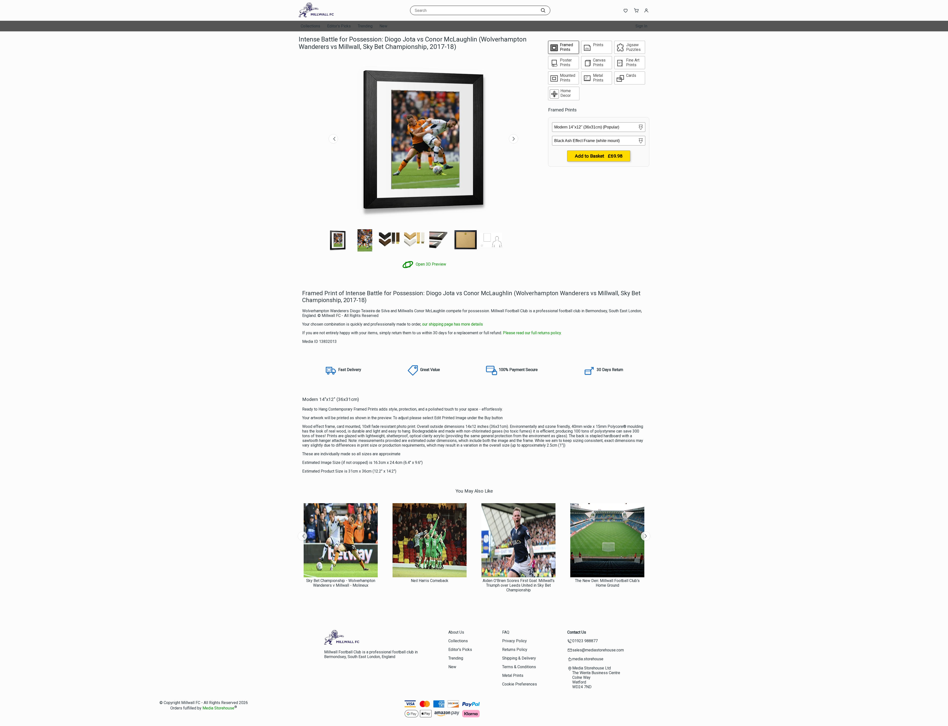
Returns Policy (514, 649)
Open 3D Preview (430, 264)
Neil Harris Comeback (429, 580)
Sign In (641, 26)
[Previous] (333, 139)
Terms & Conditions (519, 666)
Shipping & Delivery (519, 658)
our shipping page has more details (452, 324)
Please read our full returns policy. (532, 333)
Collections (310, 26)
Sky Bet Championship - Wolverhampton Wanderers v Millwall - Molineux (340, 583)
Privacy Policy (514, 641)
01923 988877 (585, 641)
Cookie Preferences (519, 684)
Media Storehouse (218, 708)
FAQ (505, 632)
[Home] (329, 16)
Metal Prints (512, 675)
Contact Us (576, 632)
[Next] (513, 139)
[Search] (543, 10)
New (383, 26)
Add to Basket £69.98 (599, 156)
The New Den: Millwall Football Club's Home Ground (607, 583)
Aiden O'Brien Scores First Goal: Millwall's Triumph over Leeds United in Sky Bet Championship (518, 585)
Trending (365, 26)
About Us (456, 632)
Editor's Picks (339, 26)
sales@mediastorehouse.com (598, 650)
